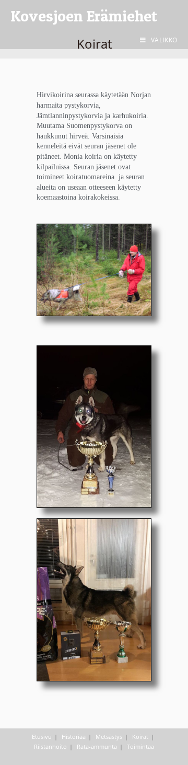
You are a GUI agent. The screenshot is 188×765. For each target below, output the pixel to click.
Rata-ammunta (97, 746)
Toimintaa (140, 746)
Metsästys (109, 736)
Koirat (140, 736)
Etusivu (42, 736)
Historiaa (74, 736)
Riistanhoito (50, 746)
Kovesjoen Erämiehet (83, 15)
